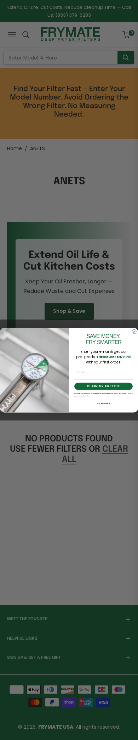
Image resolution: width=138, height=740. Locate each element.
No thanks (103, 403)
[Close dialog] (134, 331)
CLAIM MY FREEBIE (103, 386)
